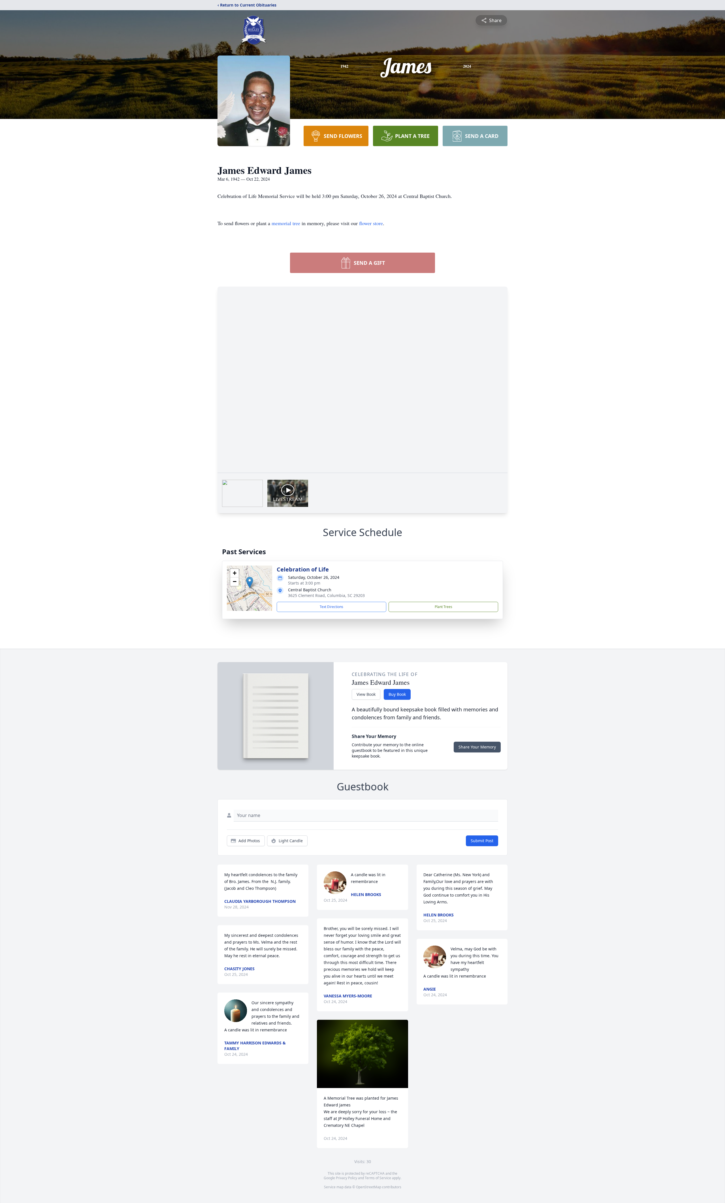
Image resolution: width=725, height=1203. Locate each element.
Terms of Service (378, 1178)
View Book (366, 694)
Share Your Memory (477, 747)
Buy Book (397, 694)
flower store (371, 223)
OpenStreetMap (368, 1187)
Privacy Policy (346, 1178)
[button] (249, 582)
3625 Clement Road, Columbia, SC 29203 (326, 595)
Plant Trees (443, 606)
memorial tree (286, 223)
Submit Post (482, 840)
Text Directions (331, 606)
